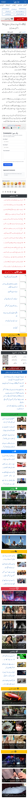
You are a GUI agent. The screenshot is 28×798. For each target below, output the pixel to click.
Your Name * (5, 139)
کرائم (12, 752)
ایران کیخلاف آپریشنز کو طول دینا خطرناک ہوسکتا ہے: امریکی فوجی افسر (8, 459)
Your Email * (5, 144)
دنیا (13, 452)
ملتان (15, 363)
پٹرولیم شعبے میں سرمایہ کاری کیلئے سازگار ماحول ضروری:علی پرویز (15, 407)
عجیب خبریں (12, 689)
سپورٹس (12, 489)
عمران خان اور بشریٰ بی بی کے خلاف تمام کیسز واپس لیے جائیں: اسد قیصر (8, 430)
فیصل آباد (14, 357)
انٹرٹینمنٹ (12, 589)
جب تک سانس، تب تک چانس (10, 299)
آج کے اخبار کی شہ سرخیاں (12, 372)
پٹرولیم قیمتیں (8, 14)
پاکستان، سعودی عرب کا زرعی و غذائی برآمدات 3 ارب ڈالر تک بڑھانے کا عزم (8, 559)
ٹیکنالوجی (12, 652)
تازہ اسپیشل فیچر (13, 335)
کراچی (24, 363)
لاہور (24, 357)
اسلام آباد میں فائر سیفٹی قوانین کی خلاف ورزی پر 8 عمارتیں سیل (8, 438)
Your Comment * (6, 150)
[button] (3, 343)
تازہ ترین (20, 5)
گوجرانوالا (14, 360)
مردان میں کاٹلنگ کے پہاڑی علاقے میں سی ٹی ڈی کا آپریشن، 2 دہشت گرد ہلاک (8, 446)
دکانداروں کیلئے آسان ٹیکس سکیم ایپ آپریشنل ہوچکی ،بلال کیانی (14, 401)
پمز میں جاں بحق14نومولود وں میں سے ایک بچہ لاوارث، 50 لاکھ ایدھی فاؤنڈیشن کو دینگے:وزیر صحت (13, 394)
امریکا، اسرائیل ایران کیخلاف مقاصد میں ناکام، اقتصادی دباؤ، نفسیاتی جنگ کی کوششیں (8, 467)
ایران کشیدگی (8, 11)
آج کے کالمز (8, 5)
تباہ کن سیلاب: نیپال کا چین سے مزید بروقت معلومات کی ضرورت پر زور (8, 475)
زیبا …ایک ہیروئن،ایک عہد (11, 321)
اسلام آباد (23, 360)
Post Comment (8, 164)
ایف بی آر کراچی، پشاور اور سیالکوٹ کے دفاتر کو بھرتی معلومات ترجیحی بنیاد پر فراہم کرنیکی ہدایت (14, 378)
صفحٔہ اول (25, 5)
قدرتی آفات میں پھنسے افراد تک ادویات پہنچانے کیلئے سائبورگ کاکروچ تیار (8, 684)
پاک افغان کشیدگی (20, 14)
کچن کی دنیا (15, 328)
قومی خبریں (12, 414)
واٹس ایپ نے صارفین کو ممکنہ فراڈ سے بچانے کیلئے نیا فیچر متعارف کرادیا (8, 659)
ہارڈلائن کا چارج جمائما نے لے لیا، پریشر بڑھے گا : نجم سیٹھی (13, 389)
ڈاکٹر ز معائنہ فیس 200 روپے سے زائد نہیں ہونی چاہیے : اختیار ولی (13, 384)
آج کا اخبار (14, 5)
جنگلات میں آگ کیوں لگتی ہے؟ (10, 277)
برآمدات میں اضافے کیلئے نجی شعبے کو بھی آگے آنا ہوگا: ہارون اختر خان (8, 584)
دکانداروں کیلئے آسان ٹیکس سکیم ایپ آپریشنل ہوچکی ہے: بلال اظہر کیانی (8, 575)
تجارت (12, 552)
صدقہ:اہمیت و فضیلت (12, 292)
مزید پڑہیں (13, 196)
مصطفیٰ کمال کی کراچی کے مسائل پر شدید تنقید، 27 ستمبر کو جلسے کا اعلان (8, 422)
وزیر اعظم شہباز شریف (20, 11)
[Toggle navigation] (25, 2)
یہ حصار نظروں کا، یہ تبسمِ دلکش (11, 306)
